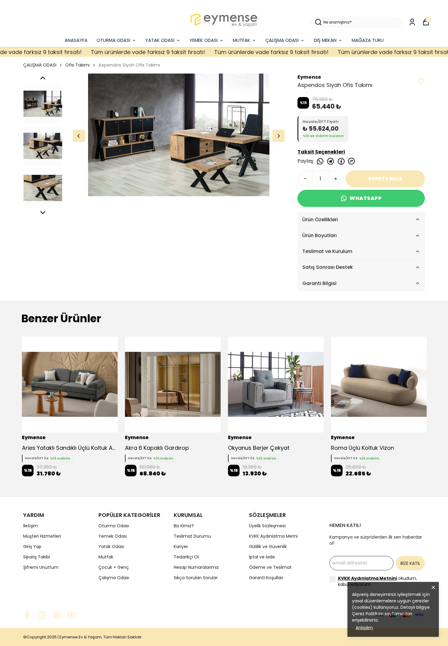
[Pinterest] (57, 615)
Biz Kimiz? (184, 526)
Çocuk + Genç (113, 567)
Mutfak (105, 557)
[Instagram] (42, 615)
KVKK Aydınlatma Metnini (367, 578)
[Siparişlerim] (412, 22)
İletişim (30, 526)
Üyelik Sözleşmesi (267, 526)
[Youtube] (72, 615)
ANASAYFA (76, 40)
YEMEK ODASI (204, 40)
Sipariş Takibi (36, 557)
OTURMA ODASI (113, 40)
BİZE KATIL (410, 563)
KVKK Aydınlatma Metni (273, 536)
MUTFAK (241, 40)
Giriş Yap (32, 546)
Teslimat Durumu (192, 536)
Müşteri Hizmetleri (42, 536)
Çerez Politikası (367, 614)
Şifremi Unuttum (41, 567)
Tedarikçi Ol (186, 557)
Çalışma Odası (113, 578)
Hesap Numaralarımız (196, 567)
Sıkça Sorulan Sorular (196, 578)
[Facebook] (27, 615)
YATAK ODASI (159, 40)
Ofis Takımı (77, 65)
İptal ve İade (262, 557)
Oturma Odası (113, 526)
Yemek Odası (112, 536)
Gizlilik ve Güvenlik (268, 546)
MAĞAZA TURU (368, 40)
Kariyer (181, 546)
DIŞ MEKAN (325, 40)
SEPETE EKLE (385, 178)
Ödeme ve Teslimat (270, 567)
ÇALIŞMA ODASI (282, 40)
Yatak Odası (111, 546)
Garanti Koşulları (266, 578)
